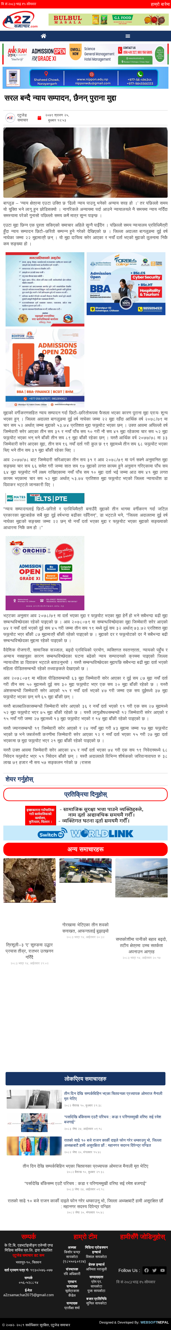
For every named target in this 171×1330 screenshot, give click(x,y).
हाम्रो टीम (85, 1236)
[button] (128, 36)
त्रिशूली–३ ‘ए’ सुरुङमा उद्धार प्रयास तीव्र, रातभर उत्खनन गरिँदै (29, 951)
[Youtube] (163, 1270)
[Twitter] (155, 1270)
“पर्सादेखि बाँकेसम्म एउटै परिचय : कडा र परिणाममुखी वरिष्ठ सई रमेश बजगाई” (85, 1183)
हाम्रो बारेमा (160, 4)
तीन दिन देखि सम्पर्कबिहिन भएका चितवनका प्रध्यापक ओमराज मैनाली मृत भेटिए (85, 1166)
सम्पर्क (28, 1236)
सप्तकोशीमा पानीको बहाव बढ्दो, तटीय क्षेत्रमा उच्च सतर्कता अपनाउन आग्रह (141, 945)
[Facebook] (146, 1270)
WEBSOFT (154, 1322)
